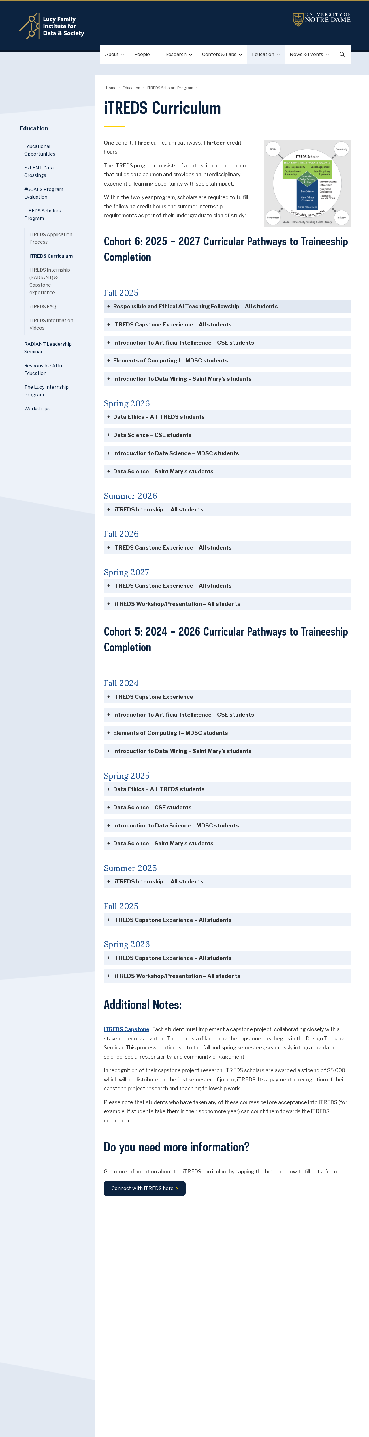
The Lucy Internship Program (46, 390)
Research (176, 54)
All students (172, 547)
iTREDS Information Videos (51, 324)
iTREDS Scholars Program (170, 88)
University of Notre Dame (322, 20)
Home (111, 88)
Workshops (37, 408)
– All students (195, 306)
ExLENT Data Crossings (39, 171)
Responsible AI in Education (43, 369)
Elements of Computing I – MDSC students (170, 360)
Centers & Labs (219, 54)
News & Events (306, 54)
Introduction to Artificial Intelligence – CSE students (183, 342)
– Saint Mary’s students (163, 471)
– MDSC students (176, 453)
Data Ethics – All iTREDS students (159, 416)
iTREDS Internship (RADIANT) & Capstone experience (49, 281)
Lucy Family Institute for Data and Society (129, 26)
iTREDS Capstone (126, 1029)
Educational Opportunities (39, 150)
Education (263, 54)
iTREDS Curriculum (51, 256)
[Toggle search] (342, 54)
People (142, 54)
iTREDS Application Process (50, 238)
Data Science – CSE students (152, 434)
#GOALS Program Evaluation (43, 193)
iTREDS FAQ (42, 306)
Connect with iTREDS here (143, 1188)
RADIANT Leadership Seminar (48, 347)
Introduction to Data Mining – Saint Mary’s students (182, 378)
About (112, 54)
